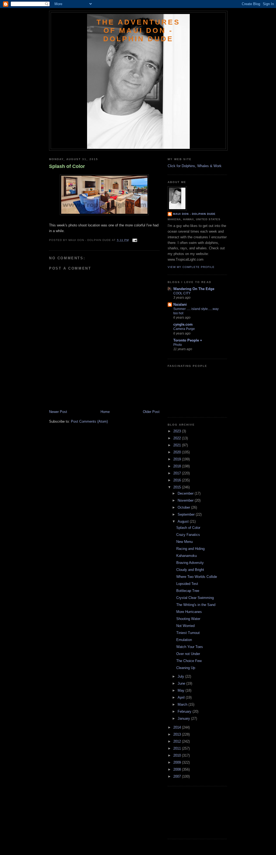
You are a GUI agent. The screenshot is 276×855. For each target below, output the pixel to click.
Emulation (184, 640)
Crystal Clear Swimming (195, 598)
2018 (177, 466)
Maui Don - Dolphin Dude (194, 213)
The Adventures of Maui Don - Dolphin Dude (138, 30)
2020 (177, 452)
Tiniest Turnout (188, 633)
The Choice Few (189, 661)
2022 (177, 438)
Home (105, 412)
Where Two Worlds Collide (196, 577)
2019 (177, 459)
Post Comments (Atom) (89, 421)
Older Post (151, 412)
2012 (177, 741)
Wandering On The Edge (193, 289)
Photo (177, 345)
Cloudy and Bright (190, 570)
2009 (177, 762)
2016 (177, 480)
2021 (177, 445)
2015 (177, 487)
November (186, 500)
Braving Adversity (190, 563)
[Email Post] (134, 240)
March (183, 704)
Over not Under (188, 654)
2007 (177, 776)
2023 (177, 431)
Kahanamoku (186, 556)
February (185, 711)
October (184, 507)
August (184, 521)
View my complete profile (191, 267)
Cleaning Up (185, 668)
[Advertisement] (80, 397)
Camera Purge (184, 329)
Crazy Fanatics (188, 535)
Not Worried (185, 626)
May (181, 690)
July (181, 676)
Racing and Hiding (190, 549)
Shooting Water (188, 619)
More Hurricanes (189, 612)
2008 (177, 769)
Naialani (180, 304)
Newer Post (58, 412)
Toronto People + (187, 340)
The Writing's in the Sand (195, 605)
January (184, 718)
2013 (177, 734)
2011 (177, 748)
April (182, 697)
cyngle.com (183, 324)
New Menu (184, 542)
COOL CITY (182, 293)
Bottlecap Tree (187, 591)
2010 (177, 755)
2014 (177, 727)
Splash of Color (67, 166)
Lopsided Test (187, 584)
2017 (177, 473)
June (182, 683)
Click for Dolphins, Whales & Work (195, 166)
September (187, 514)
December (186, 493)
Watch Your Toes (189, 647)
